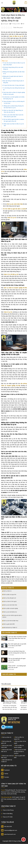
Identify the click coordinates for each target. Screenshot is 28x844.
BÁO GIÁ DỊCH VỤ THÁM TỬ (10, 627)
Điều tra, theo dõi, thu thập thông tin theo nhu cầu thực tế (13, 111)
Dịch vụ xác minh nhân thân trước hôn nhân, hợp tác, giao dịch (13, 115)
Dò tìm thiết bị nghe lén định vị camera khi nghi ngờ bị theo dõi (14, 120)
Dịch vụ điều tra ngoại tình (10, 594)
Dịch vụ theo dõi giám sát (10, 598)
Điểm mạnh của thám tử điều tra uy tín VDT (14, 124)
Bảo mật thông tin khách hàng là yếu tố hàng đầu (13, 81)
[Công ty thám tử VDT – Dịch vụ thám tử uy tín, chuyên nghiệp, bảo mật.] (14, 2)
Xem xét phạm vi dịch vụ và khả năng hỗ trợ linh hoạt (14, 102)
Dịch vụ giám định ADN (9, 624)
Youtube (6, 777)
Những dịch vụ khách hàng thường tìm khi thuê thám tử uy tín (14, 106)
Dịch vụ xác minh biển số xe (10, 612)
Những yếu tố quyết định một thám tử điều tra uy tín (13, 77)
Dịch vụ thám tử (7, 591)
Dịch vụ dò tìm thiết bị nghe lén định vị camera (12, 616)
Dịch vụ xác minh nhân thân (10, 605)
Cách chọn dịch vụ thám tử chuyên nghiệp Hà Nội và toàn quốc (14, 93)
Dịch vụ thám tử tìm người (10, 601)
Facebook (7, 770)
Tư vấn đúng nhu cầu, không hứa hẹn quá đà (14, 88)
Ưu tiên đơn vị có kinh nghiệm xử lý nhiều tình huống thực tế (13, 97)
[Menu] (2, 3)
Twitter (6, 773)
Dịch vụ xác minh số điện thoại (11, 620)
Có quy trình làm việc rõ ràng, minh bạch (13, 85)
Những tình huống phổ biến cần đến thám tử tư (13, 72)
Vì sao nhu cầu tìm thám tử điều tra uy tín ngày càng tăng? (14, 63)
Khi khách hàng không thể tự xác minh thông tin (13, 68)
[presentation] (2, 699)
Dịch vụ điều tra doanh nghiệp (11, 608)
